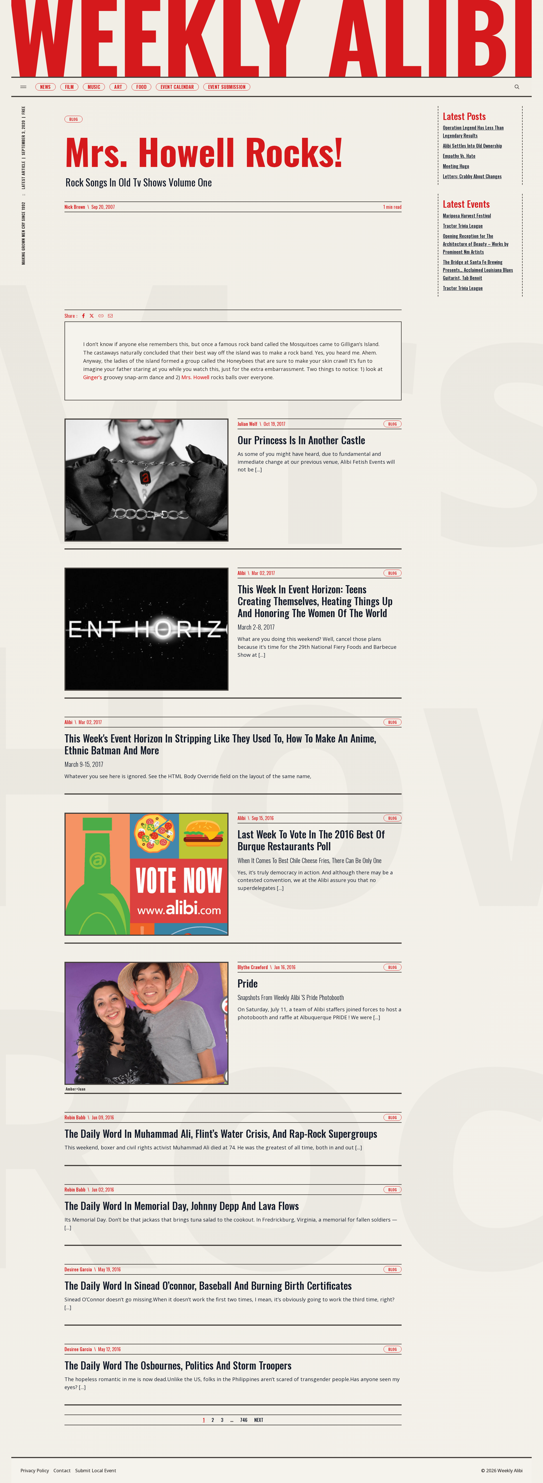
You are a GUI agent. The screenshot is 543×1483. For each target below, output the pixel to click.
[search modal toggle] (517, 86)
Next (258, 1420)
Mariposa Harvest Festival (467, 215)
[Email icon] (110, 316)
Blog (73, 119)
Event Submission (226, 86)
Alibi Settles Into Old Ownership (472, 145)
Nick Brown (74, 206)
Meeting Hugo (456, 166)
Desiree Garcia (78, 1269)
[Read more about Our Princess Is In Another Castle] (146, 483)
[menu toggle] (23, 86)
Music (94, 86)
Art (118, 86)
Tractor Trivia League (463, 225)
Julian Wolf (247, 423)
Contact (62, 1470)
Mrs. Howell (195, 377)
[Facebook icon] (83, 316)
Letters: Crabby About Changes (472, 176)
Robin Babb (74, 1117)
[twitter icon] (91, 316)
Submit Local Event (95, 1470)
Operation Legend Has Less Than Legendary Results (473, 131)
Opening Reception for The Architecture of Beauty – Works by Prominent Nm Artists (475, 244)
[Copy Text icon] (101, 316)
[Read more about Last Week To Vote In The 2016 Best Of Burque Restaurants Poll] (146, 878)
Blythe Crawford (253, 967)
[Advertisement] (233, 261)
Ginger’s (92, 377)
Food (141, 86)
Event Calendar (177, 86)
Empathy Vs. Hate (459, 156)
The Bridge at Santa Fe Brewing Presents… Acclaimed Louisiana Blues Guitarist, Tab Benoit (478, 270)
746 (243, 1420)
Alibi (241, 573)
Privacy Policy (34, 1470)
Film (69, 86)
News (45, 86)
